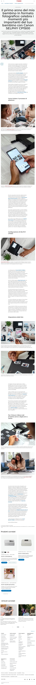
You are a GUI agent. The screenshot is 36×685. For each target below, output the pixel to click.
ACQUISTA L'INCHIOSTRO (12, 562)
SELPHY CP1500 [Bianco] (6, 556)
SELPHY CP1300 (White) (23, 553)
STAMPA (1, 617)
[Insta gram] (27, 679)
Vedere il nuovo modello (6, 590)
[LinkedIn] (29, 679)
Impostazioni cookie (13, 676)
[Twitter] (31, 679)
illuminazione (20, 494)
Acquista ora (4, 562)
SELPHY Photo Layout (10, 129)
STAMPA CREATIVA (18, 7)
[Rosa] (8, 552)
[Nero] (5, 552)
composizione (11, 495)
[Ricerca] (4, 1)
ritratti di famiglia (13, 496)
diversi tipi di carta (21, 280)
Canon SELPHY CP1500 (21, 92)
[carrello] (1, 1)
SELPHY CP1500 (14, 407)
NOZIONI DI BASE (21, 617)
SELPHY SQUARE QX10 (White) (7, 584)
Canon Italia (3, 679)
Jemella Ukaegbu (19, 73)
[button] (5, 593)
